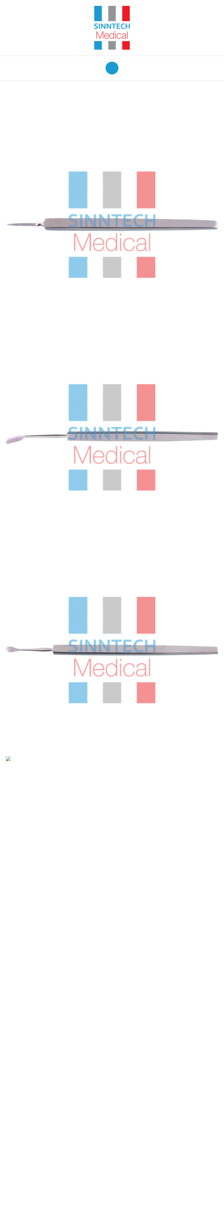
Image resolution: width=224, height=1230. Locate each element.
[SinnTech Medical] (112, 27)
